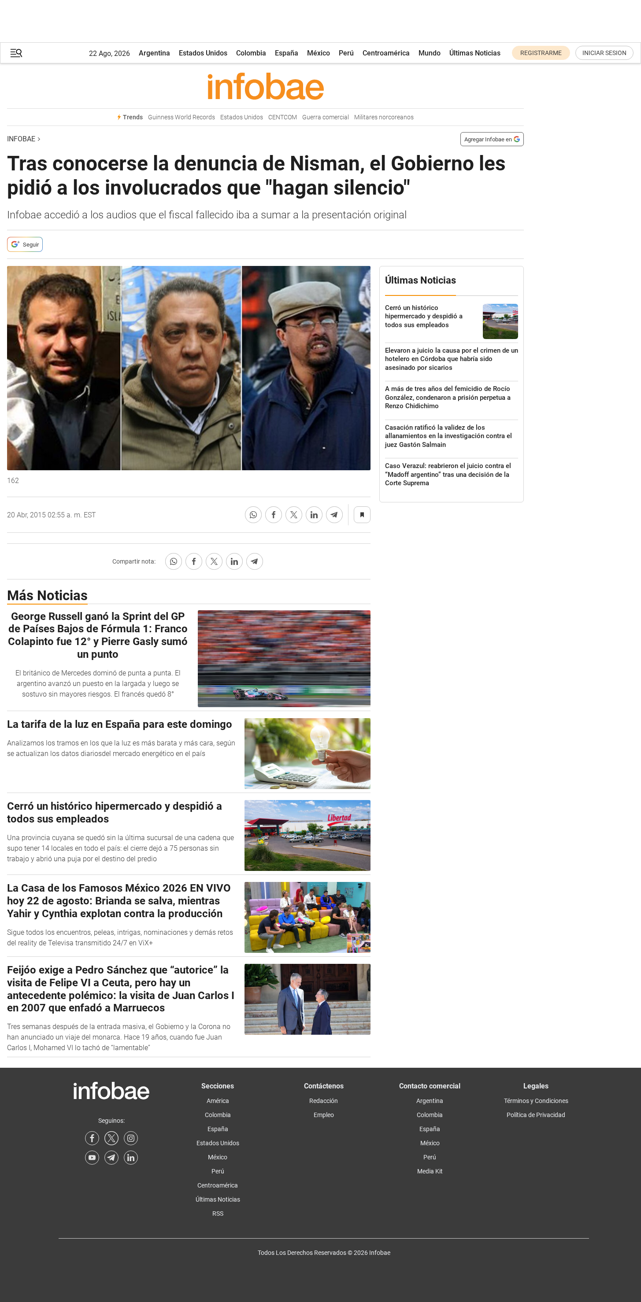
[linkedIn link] (131, 1158)
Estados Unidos (203, 53)
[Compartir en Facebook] (273, 514)
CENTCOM (282, 117)
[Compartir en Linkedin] (314, 514)
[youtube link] (92, 1158)
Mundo (430, 53)
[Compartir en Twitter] (293, 514)
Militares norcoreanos (384, 117)
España (286, 53)
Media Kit (430, 1171)
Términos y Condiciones (536, 1100)
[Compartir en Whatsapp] (253, 514)
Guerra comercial (325, 117)
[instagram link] (131, 1138)
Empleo (324, 1114)
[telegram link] (111, 1158)
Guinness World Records (181, 117)
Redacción (323, 1100)
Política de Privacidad (536, 1114)
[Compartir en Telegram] (334, 514)
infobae (21, 139)
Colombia (251, 53)
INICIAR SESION (604, 52)
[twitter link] (111, 1138)
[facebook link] (92, 1138)
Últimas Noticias (474, 53)
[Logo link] (265, 85)
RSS (217, 1213)
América (218, 1100)
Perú (346, 53)
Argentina (154, 53)
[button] (16, 53)
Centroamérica (386, 53)
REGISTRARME (541, 52)
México (318, 53)
